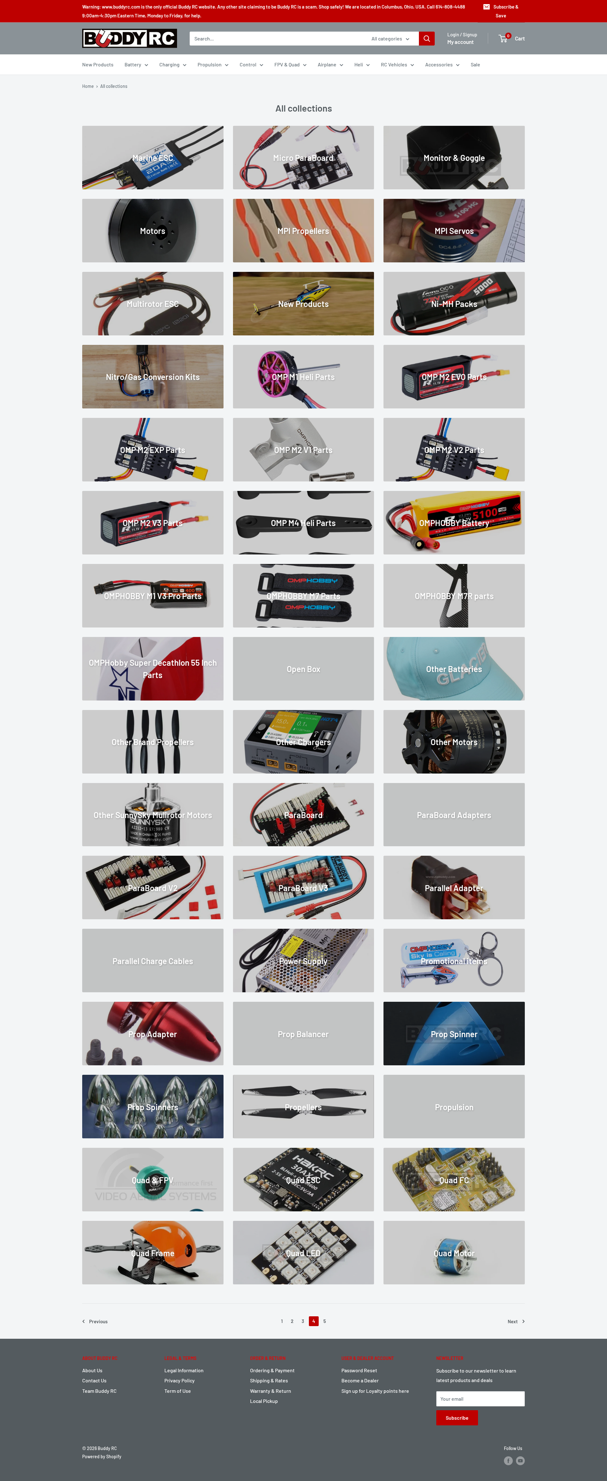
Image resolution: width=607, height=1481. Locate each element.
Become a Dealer (360, 1380)
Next (513, 1321)
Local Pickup (264, 1401)
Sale (475, 64)
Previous (98, 1321)
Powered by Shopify (101, 1456)
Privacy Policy (179, 1380)
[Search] (427, 39)
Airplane (327, 64)
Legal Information (184, 1370)
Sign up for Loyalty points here (375, 1391)
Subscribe (457, 1418)
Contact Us (94, 1380)
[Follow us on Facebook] (508, 1460)
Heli (358, 64)
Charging (169, 64)
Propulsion (210, 64)
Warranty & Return (270, 1391)
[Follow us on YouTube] (520, 1460)
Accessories (439, 64)
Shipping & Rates (269, 1380)
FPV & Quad (287, 64)
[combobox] (276, 39)
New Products (97, 64)
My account (460, 42)
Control (248, 64)
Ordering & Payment (272, 1370)
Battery (133, 64)
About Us (92, 1370)
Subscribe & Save (506, 11)
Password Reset (359, 1370)
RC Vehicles (394, 64)
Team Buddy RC (99, 1391)
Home (88, 86)
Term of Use (177, 1391)
